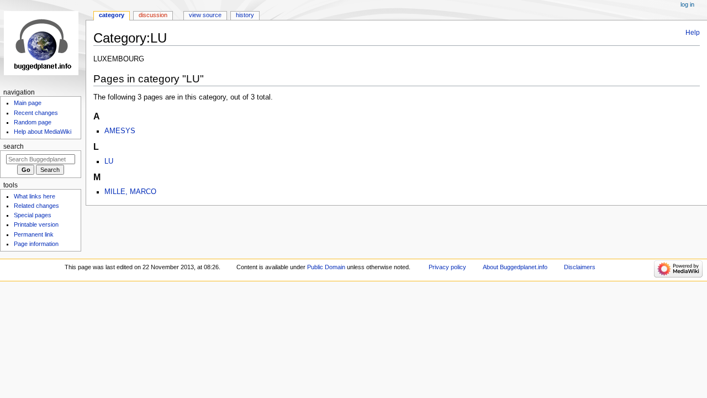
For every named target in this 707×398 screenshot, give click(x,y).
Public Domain (326, 267)
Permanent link (34, 234)
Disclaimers (579, 267)
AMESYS (119, 131)
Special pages (32, 215)
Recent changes (36, 112)
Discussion (153, 15)
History (245, 15)
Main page (27, 103)
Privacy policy (447, 267)
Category (111, 15)
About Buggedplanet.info (515, 267)
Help (692, 32)
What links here (34, 196)
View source (205, 15)
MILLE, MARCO (130, 192)
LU (108, 161)
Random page (32, 122)
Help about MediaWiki (42, 131)
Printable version (36, 224)
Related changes (36, 205)
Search (13, 146)
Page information (36, 243)
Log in (687, 4)
